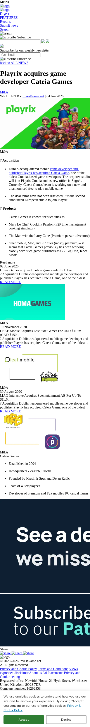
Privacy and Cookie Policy (18, 669)
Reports (5, 21)
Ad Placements (52, 673)
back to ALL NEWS (14, 63)
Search (4, 29)
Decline (66, 720)
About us (35, 673)
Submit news (9, 25)
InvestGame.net (33, 96)
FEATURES (9, 17)
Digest (4, 14)
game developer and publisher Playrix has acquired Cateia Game (44, 171)
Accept (24, 720)
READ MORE (10, 282)
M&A (4, 92)
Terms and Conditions (53, 669)
